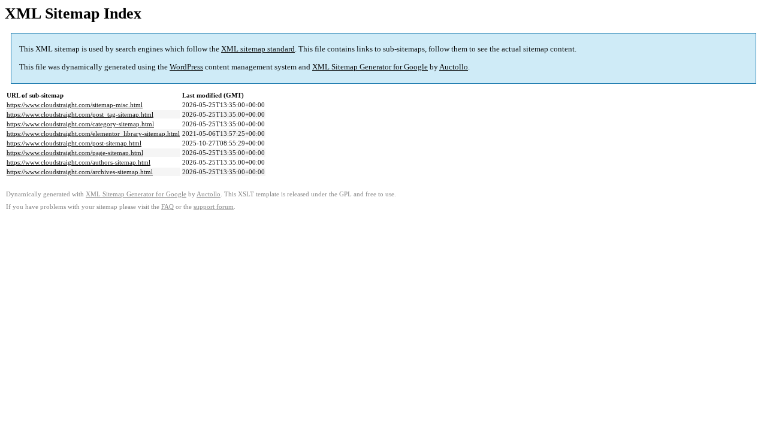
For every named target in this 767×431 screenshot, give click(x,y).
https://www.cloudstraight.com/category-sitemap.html (80, 124)
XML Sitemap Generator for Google (370, 66)
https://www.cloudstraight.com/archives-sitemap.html (80, 171)
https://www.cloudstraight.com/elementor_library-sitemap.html (93, 133)
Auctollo (453, 66)
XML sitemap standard (258, 48)
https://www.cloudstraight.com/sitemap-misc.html (75, 104)
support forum (214, 207)
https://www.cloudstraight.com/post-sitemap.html (74, 143)
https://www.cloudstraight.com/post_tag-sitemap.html (80, 114)
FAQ (167, 207)
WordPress (186, 66)
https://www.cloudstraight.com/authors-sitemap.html (78, 162)
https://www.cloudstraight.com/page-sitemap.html (75, 152)
